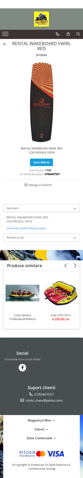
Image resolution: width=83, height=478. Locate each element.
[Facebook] (22, 367)
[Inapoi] (3, 44)
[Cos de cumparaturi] (68, 34)
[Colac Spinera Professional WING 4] (22, 293)
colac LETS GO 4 (60, 315)
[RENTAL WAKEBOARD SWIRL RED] (41, 102)
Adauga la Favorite (39, 185)
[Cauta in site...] (78, 34)
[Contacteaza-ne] (57, 34)
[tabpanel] (41, 102)
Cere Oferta (41, 162)
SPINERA (41, 55)
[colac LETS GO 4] (60, 293)
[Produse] (6, 35)
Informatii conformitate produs (26, 228)
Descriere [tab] (12, 208)
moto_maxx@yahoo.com (44, 400)
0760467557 (44, 394)
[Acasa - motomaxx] (41, 19)
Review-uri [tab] (15, 237)
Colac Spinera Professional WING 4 (22, 317)
